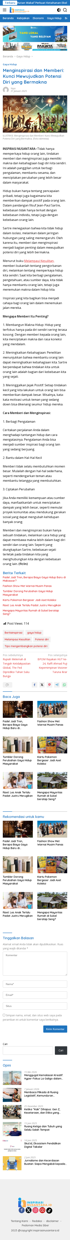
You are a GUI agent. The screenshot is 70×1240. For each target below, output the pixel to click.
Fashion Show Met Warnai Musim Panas (27, 586)
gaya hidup (34, 632)
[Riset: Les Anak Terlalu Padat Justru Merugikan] (18, 780)
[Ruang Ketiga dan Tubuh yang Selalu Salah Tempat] (12, 1129)
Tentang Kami (19, 1221)
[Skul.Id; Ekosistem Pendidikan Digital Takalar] (12, 1146)
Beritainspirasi (13, 632)
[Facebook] (22, 1210)
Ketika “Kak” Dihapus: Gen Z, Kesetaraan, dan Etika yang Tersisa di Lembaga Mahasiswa (43, 1111)
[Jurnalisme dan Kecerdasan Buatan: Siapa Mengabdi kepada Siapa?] (12, 1163)
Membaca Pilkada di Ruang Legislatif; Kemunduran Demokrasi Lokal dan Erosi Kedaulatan (41, 1094)
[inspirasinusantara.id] (19, 10)
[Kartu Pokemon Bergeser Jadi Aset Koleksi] (52, 745)
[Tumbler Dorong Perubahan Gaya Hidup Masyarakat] (18, 745)
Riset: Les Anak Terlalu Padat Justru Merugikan (32, 605)
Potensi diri (42, 639)
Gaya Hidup (10, 64)
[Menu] (5, 10)
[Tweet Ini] (42, 685)
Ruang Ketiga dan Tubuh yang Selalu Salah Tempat (43, 1128)
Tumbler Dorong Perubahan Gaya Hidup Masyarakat (28, 593)
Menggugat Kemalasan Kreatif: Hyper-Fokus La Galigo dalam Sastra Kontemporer (43, 1076)
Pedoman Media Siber (35, 1225)
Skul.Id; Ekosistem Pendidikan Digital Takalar (42, 1145)
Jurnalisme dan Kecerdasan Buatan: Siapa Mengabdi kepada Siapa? (44, 1162)
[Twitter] (29, 1210)
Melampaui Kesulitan (17, 639)
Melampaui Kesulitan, (39, 261)
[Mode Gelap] (59, 10)
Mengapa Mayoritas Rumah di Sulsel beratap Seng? (31, 612)
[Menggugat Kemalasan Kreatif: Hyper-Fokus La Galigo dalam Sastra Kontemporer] (12, 1078)
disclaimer (52, 1221)
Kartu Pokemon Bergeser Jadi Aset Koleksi (29, 600)
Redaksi (37, 1221)
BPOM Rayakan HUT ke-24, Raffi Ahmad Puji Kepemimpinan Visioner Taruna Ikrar (52, 663)
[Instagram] (35, 1210)
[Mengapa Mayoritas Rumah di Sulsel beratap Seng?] (52, 780)
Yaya (13, 88)
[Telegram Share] (57, 685)
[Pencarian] (65, 10)
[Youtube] (42, 1210)
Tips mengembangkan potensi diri (26, 646)
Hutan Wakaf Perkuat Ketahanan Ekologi (37, 3)
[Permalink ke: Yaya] (6, 89)
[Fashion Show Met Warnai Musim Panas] (52, 709)
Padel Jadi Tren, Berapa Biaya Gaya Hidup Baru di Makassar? (34, 579)
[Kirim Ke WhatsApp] (64, 685)
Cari (5, 1044)
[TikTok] (49, 1211)
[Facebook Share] (34, 685)
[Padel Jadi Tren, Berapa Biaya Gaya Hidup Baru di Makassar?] (18, 709)
